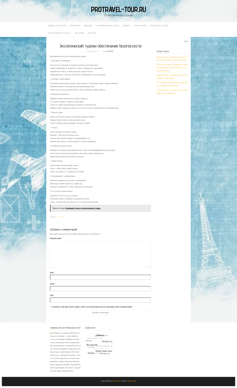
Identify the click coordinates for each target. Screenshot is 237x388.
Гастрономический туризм (107, 25)
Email (52, 284)
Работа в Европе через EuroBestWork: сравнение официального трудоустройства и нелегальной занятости (172, 67)
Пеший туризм (140, 25)
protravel (110, 51)
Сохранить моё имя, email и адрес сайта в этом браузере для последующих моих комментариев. (92, 307)
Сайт (52, 295)
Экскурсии (92, 33)
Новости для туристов (57, 25)
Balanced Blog (131, 381)
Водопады (88, 25)
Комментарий (56, 238)
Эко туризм (79, 33)
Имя (52, 272)
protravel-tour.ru (118, 9)
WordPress (117, 381)
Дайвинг (126, 25)
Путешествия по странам (59, 33)
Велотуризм (75, 25)
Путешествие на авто (159, 25)
